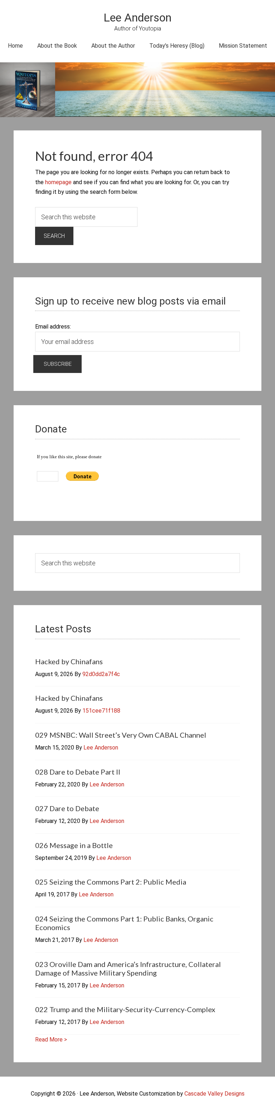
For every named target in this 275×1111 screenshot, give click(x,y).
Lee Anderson (137, 17)
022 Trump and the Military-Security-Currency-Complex (125, 1009)
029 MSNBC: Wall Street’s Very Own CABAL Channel (120, 735)
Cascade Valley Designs (214, 1093)
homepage (58, 182)
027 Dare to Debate (67, 808)
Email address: (53, 326)
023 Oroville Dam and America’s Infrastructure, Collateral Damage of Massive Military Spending (128, 968)
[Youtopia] (27, 91)
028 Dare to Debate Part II (77, 771)
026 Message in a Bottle (74, 845)
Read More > (51, 1039)
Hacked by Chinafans (69, 661)
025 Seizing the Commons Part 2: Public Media (110, 881)
